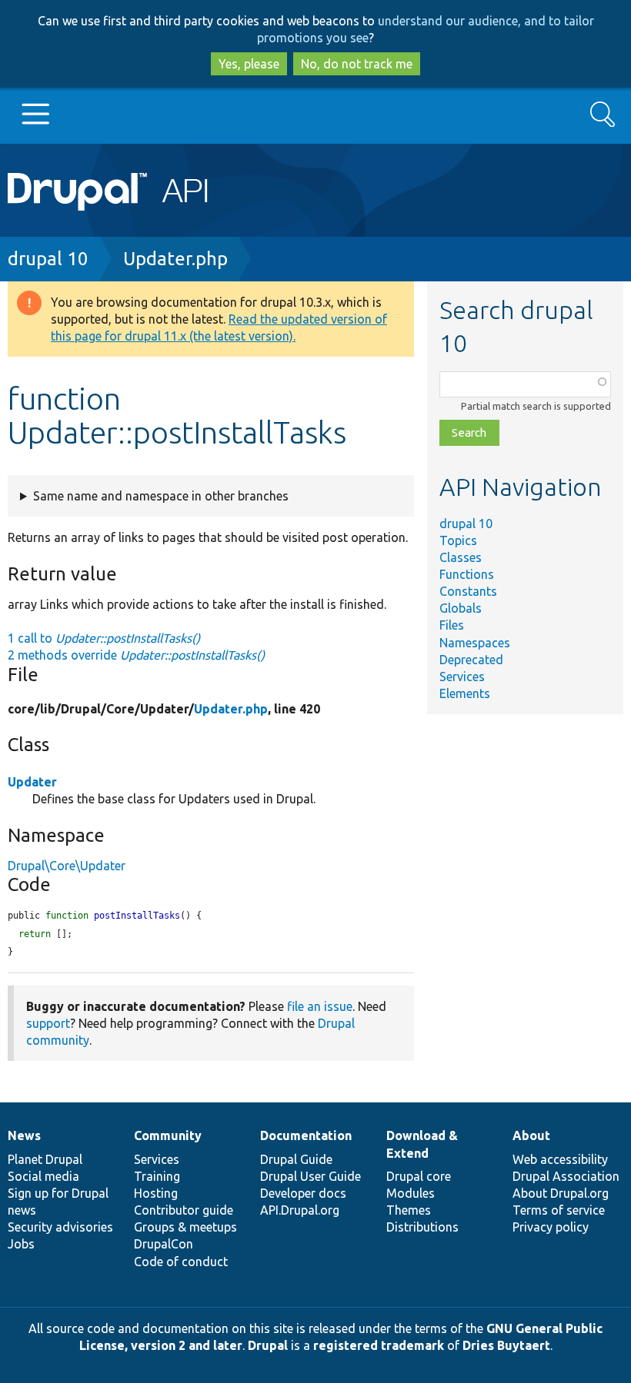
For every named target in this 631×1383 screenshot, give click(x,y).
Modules (410, 1193)
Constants (468, 591)
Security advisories (60, 1227)
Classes (460, 557)
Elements (464, 693)
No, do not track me (356, 64)
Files (451, 625)
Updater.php (175, 258)
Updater (32, 782)
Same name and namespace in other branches (161, 496)
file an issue (319, 1006)
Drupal (268, 1345)
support (48, 1023)
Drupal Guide (296, 1159)
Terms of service (558, 1210)
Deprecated (471, 660)
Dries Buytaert (506, 1345)
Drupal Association (565, 1176)
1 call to (104, 638)
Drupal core (418, 1176)
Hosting (156, 1193)
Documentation (306, 1135)
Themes (408, 1210)
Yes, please (249, 64)
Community (168, 1135)
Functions (466, 574)
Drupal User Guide (310, 1176)
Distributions (422, 1227)
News (24, 1135)
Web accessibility (560, 1159)
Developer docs (303, 1193)
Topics (458, 540)
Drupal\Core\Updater (66, 866)
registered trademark (378, 1345)
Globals (460, 608)
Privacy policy (550, 1227)
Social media (43, 1176)
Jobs (21, 1244)
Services (462, 676)
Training (157, 1176)
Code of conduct (181, 1261)
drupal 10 (48, 258)
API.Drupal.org (299, 1210)
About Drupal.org (560, 1193)
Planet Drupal (45, 1159)
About (531, 1135)
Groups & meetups (185, 1227)
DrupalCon (163, 1244)
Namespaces (474, 643)
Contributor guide (183, 1210)
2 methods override (136, 655)
